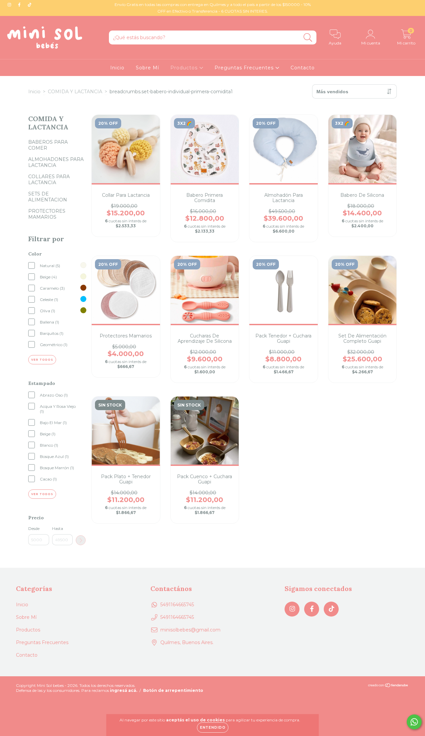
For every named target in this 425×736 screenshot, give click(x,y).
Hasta (57, 528)
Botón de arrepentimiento (173, 690)
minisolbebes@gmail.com (190, 630)
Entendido (212, 727)
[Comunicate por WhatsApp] (414, 721)
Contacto (303, 68)
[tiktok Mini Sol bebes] (29, 5)
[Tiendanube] (388, 685)
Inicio (117, 68)
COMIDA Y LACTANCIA (75, 92)
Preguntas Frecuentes (244, 68)
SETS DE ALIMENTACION (47, 197)
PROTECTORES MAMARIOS (46, 214)
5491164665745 (177, 605)
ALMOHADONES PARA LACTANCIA (56, 162)
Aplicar (81, 540)
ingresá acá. (123, 690)
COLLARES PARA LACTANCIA (49, 179)
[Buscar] (308, 37)
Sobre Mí (147, 68)
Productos (184, 68)
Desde (34, 528)
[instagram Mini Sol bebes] (10, 5)
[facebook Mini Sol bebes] (20, 5)
